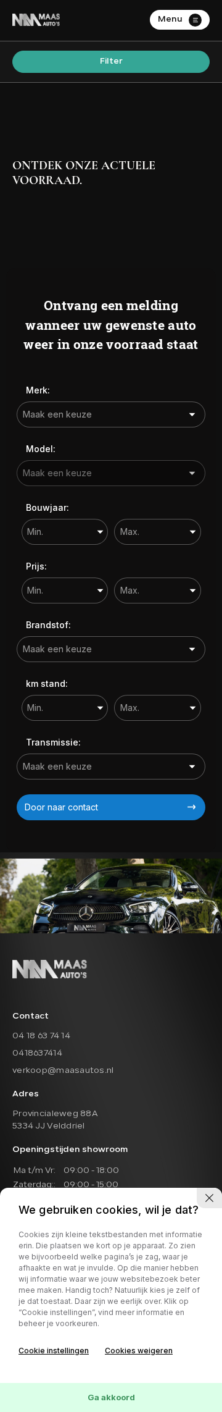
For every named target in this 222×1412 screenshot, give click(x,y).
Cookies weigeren (139, 1350)
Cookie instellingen (53, 1350)
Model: (41, 448)
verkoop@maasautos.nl (63, 1070)
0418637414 (37, 1053)
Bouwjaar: (47, 507)
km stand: (47, 683)
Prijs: (36, 566)
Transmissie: (53, 742)
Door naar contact (61, 807)
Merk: (38, 390)
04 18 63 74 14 (41, 1036)
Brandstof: (48, 625)
